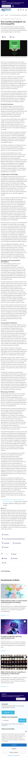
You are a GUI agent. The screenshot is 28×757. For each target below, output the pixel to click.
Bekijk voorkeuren (14, 752)
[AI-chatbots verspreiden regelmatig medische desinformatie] (14, 626)
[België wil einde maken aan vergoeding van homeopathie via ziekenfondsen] (14, 662)
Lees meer (4, 615)
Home (2, 15)
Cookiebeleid (10, 755)
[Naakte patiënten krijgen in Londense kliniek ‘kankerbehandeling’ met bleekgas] (14, 591)
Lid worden (8, 712)
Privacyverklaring (16, 755)
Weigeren (14, 748)
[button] (26, 731)
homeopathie (5, 543)
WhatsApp (14, 558)
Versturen (22, 720)
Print (4, 37)
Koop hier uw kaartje (6, 6)
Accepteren (14, 745)
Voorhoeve (5, 547)
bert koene (5, 534)
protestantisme (17, 543)
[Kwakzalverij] (6, 10)
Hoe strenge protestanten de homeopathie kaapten (13, 539)
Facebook (14, 554)
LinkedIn (5, 558)
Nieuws (6, 15)
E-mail (12, 37)
